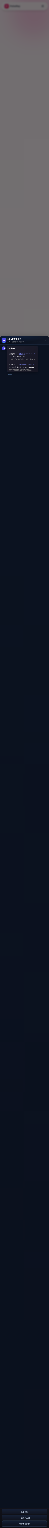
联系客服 (24, 1512)
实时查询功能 (24, 1524)
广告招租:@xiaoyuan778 (26, 354)
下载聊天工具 (24, 1518)
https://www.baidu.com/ (27, 365)
